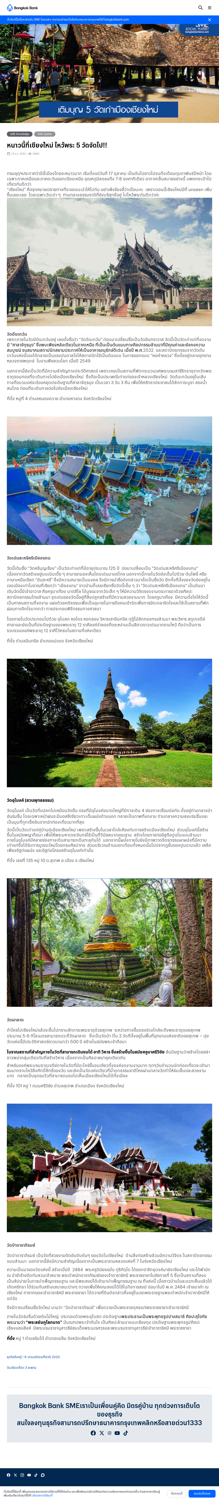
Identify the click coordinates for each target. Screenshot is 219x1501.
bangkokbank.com (116, 19)
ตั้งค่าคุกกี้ (176, 1493)
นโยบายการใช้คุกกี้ (42, 1495)
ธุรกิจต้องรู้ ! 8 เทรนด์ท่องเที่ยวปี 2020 (33, 1357)
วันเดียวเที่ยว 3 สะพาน (21, 1368)
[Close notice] (209, 19)
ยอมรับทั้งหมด (202, 1493)
